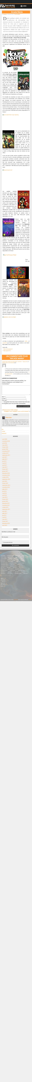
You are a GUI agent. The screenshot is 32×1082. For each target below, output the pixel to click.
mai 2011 (4, 517)
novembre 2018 (6, 441)
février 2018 (5, 447)
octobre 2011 (5, 507)
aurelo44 (5, 343)
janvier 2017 (5, 471)
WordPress (16, 599)
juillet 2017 (4, 459)
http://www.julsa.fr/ (8, 349)
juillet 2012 (4, 489)
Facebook (4, 433)
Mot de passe (5, 537)
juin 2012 (4, 491)
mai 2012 (4, 493)
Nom (3, 397)
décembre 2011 (6, 503)
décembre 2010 (6, 523)
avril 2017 (4, 465)
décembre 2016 (6, 473)
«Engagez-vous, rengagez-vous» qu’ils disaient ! (16, 411)
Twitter (3, 431)
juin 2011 (4, 515)
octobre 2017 (5, 453)
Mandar (4, 14)
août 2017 (4, 457)
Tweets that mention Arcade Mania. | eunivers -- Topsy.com (14, 361)
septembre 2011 (6, 509)
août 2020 (4, 439)
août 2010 (4, 525)
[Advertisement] (8, 592)
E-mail (4, 398)
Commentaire (6, 384)
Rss (2, 429)
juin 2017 (4, 461)
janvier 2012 (5, 501)
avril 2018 (4, 443)
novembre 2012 (6, 487)
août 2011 (4, 511)
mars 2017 (4, 467)
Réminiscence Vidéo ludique (10, 410)
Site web (4, 400)
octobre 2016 (5, 477)
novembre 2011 (6, 505)
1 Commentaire (17, 14)
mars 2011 (4, 519)
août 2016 (4, 481)
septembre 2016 (6, 479)
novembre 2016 (6, 475)
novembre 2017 (6, 451)
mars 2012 (4, 497)
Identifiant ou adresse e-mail (8, 531)
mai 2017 (4, 463)
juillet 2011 (4, 513)
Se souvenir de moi (7, 542)
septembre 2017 (6, 455)
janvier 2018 (5, 449)
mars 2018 (4, 445)
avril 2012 (4, 495)
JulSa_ (26, 341)
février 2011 (5, 521)
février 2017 (5, 469)
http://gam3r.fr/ (7, 350)
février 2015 (5, 483)
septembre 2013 (6, 485)
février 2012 (5, 499)
